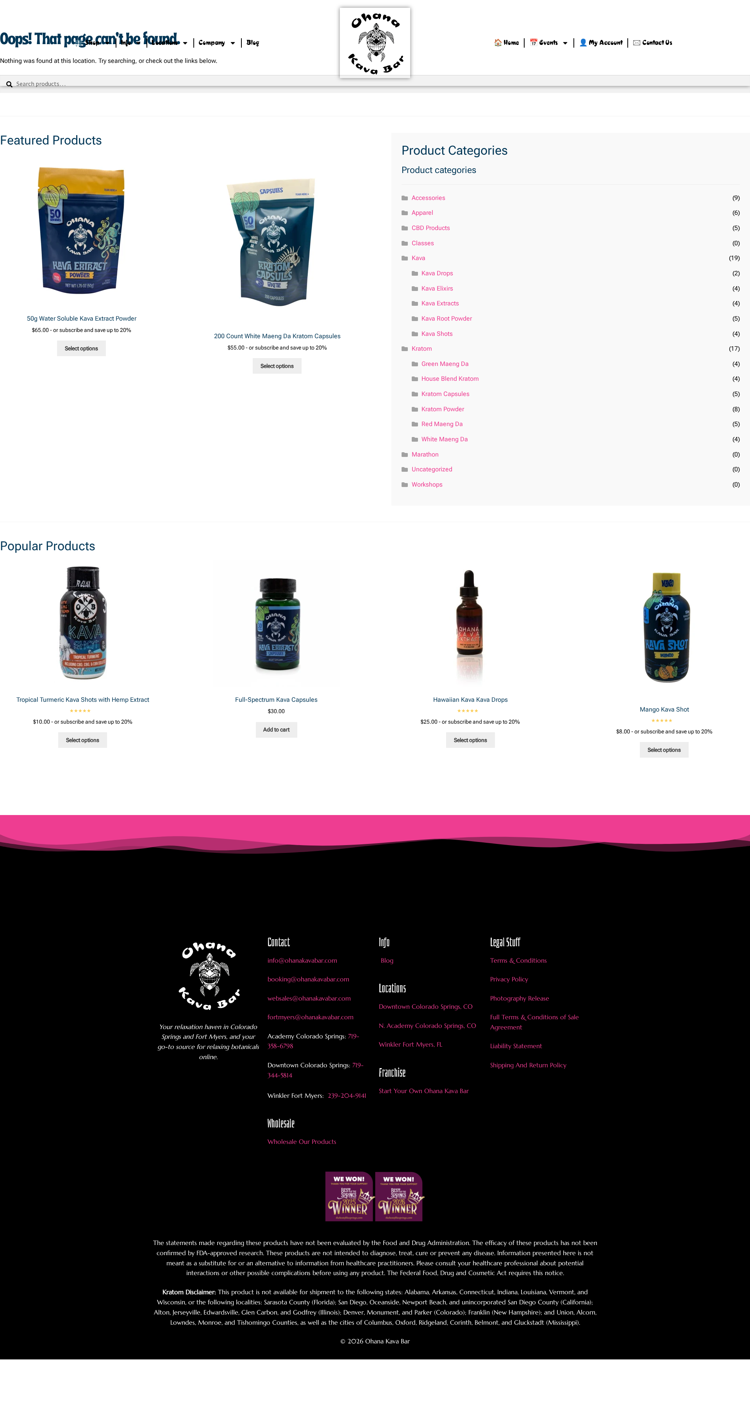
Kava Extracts (440, 303)
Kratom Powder (442, 409)
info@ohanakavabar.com (303, 960)
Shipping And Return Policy (528, 1065)
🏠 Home (506, 42)
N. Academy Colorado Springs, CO (427, 1025)
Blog (252, 42)
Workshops (427, 484)
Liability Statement (516, 1046)
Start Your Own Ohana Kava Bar (424, 1091)
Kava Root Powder (446, 318)
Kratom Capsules (445, 394)
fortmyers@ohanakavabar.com (311, 1017)
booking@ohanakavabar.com (308, 979)
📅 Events (543, 42)
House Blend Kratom (450, 378)
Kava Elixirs (437, 288)
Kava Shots (437, 333)
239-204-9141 (346, 1095)
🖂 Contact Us (652, 42)
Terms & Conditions (518, 960)
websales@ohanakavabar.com (309, 998)
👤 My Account (601, 42)
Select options (81, 348)
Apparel (422, 212)
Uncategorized (432, 469)
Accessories (428, 198)
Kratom (422, 348)
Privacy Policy (509, 979)
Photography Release (519, 998)
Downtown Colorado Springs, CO (426, 1006)
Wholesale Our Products (302, 1141)
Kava (418, 258)
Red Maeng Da (442, 424)
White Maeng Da (444, 439)
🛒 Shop (87, 42)
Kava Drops (437, 273)
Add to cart (276, 729)
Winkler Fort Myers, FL (410, 1044)
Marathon (425, 454)
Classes (423, 243)
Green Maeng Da (445, 363)
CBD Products (431, 228)
